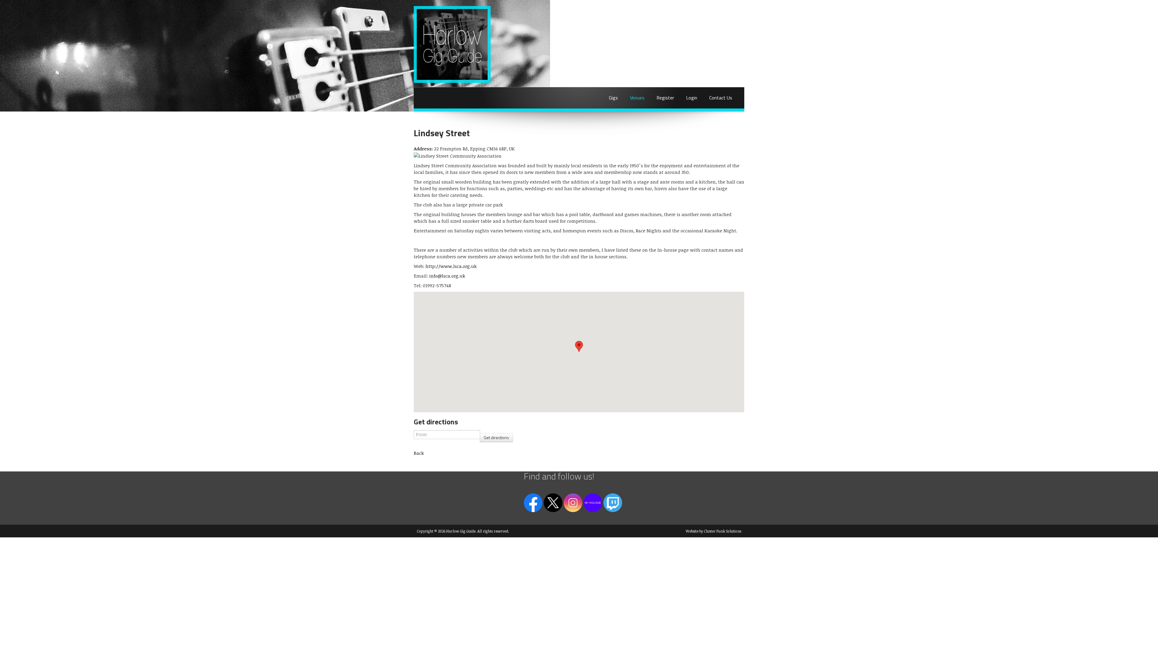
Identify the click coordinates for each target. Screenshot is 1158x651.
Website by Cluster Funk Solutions (713, 531)
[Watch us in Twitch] (612, 502)
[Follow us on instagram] (573, 502)
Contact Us (720, 97)
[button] (579, 346)
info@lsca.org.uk (447, 276)
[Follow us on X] (553, 502)
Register (665, 97)
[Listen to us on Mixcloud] (593, 502)
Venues (637, 97)
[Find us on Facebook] (533, 502)
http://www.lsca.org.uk (451, 266)
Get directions (496, 437)
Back (419, 453)
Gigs (613, 97)
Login (691, 97)
